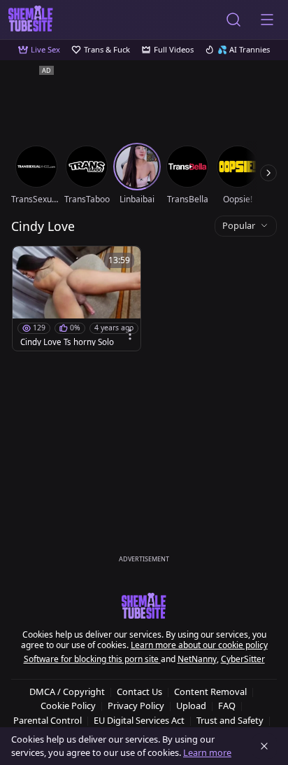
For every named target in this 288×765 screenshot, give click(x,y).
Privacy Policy (136, 705)
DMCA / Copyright (67, 691)
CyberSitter (243, 659)
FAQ (227, 705)
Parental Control (47, 720)
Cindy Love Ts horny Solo (67, 342)
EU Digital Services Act (139, 720)
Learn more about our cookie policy (199, 645)
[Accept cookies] (264, 746)
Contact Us (139, 691)
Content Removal (210, 691)
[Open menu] (267, 19)
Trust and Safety (230, 720)
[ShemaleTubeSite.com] (30, 20)
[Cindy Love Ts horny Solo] (77, 298)
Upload (191, 705)
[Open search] (233, 19)
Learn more (207, 752)
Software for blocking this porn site (92, 659)
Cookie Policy (68, 705)
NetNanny (197, 659)
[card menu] (130, 334)
